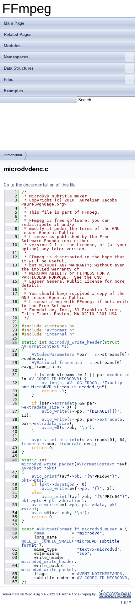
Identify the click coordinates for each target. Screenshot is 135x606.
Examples (13, 90)
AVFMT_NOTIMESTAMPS (99, 573)
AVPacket (31, 468)
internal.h (59, 334)
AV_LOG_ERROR (82, 382)
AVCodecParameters (53, 354)
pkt (50, 468)
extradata (65, 403)
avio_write (54, 411)
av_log (49, 382)
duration (64, 484)
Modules (12, 45)
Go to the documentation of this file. (40, 184)
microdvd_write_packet (47, 464)
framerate (70, 362)
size (29, 508)
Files (8, 79)
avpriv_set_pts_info (55, 439)
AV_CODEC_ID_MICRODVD (54, 378)
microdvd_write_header (75, 342)
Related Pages (17, 34)
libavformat (12, 155)
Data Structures (19, 68)
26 (11, 342)
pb (76, 476)
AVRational (44, 362)
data (99, 504)
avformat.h (59, 330)
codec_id (120, 374)
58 (11, 529)
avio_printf (45, 476)
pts (37, 480)
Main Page (14, 23)
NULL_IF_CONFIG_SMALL (46, 541)
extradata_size (41, 407)
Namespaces (16, 57)
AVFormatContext (40, 346)
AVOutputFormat (54, 529)
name (39, 533)
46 (11, 460)
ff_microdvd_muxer (95, 529)
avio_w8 (50, 427)
